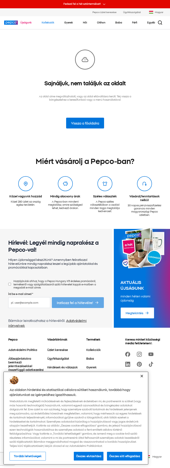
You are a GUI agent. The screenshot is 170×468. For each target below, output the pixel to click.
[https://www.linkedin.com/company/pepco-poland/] (128, 364)
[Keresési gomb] (160, 22)
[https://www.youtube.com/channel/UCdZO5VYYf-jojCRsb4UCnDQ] (151, 354)
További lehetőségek (27, 456)
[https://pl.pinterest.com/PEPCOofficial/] (140, 364)
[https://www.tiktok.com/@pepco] (151, 364)
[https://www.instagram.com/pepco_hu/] (140, 354)
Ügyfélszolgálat (132, 12)
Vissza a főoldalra (85, 123)
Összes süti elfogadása (124, 456)
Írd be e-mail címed (20, 293)
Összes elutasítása (88, 456)
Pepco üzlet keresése (104, 12)
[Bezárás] (141, 376)
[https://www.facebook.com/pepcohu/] (128, 354)
